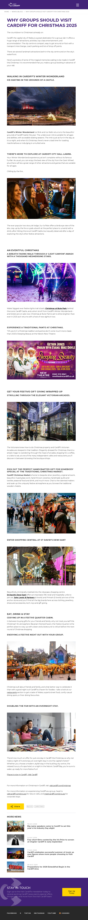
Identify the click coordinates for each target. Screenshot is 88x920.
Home (6, 11)
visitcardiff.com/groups (16, 794)
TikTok (27, 913)
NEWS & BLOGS (17, 11)
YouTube (52, 913)
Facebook (12, 913)
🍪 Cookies (64, 913)
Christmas (39, 806)
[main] (44, 460)
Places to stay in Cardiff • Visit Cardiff (22, 775)
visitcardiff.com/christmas (60, 786)
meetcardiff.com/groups (54, 794)
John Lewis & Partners (24, 598)
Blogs (30, 806)
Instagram (39, 913)
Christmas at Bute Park (56, 308)
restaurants (12, 692)
